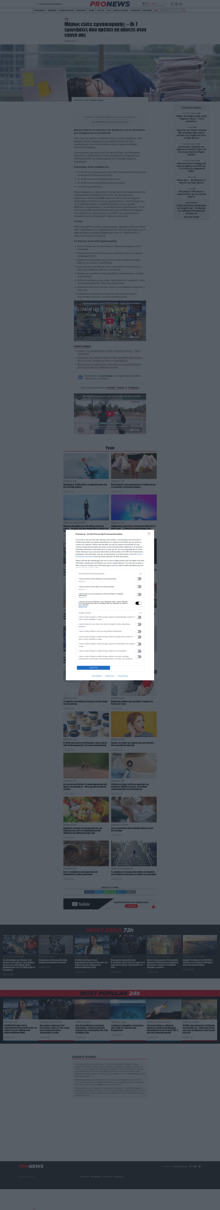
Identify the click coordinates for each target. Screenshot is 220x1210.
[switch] (138, 578)
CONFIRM (93, 668)
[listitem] (110, 573)
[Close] (149, 534)
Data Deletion (97, 676)
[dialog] (110, 605)
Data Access (110, 676)
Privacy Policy (123, 676)
